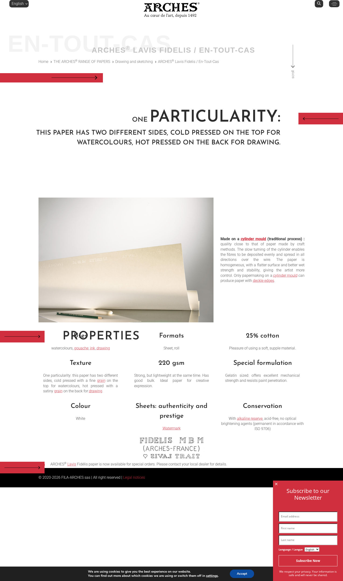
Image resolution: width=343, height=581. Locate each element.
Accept (242, 573)
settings (212, 576)
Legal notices (134, 477)
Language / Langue (291, 549)
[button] (19, 3)
